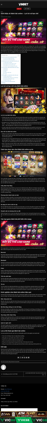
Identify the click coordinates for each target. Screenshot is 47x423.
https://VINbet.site (8, 389)
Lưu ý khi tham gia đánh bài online (8, 81)
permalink (17, 361)
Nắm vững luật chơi (7, 76)
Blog (2, 11)
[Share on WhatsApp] (18, 358)
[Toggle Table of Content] (18, 55)
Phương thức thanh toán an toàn (10, 63)
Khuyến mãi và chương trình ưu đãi (10, 66)
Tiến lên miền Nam (7, 72)
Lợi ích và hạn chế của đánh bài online (9, 57)
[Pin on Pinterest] (27, 358)
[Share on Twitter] (22, 358)
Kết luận (3, 82)
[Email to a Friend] (25, 358)
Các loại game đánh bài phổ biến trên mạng (10, 67)
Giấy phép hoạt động (8, 62)
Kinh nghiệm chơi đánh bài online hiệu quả (10, 75)
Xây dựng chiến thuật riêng (9, 78)
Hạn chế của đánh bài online (9, 59)
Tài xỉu (5, 73)
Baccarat (6, 68)
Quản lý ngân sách (7, 80)
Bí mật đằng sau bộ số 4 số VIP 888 (10, 374)
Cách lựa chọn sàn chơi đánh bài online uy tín (10, 61)
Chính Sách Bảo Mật (5, 391)
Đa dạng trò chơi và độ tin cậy (9, 64)
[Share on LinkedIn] (29, 358)
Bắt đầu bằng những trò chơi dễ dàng (11, 77)
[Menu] (1, 4)
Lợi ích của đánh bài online (9, 58)
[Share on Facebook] (20, 358)
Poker (5, 71)
